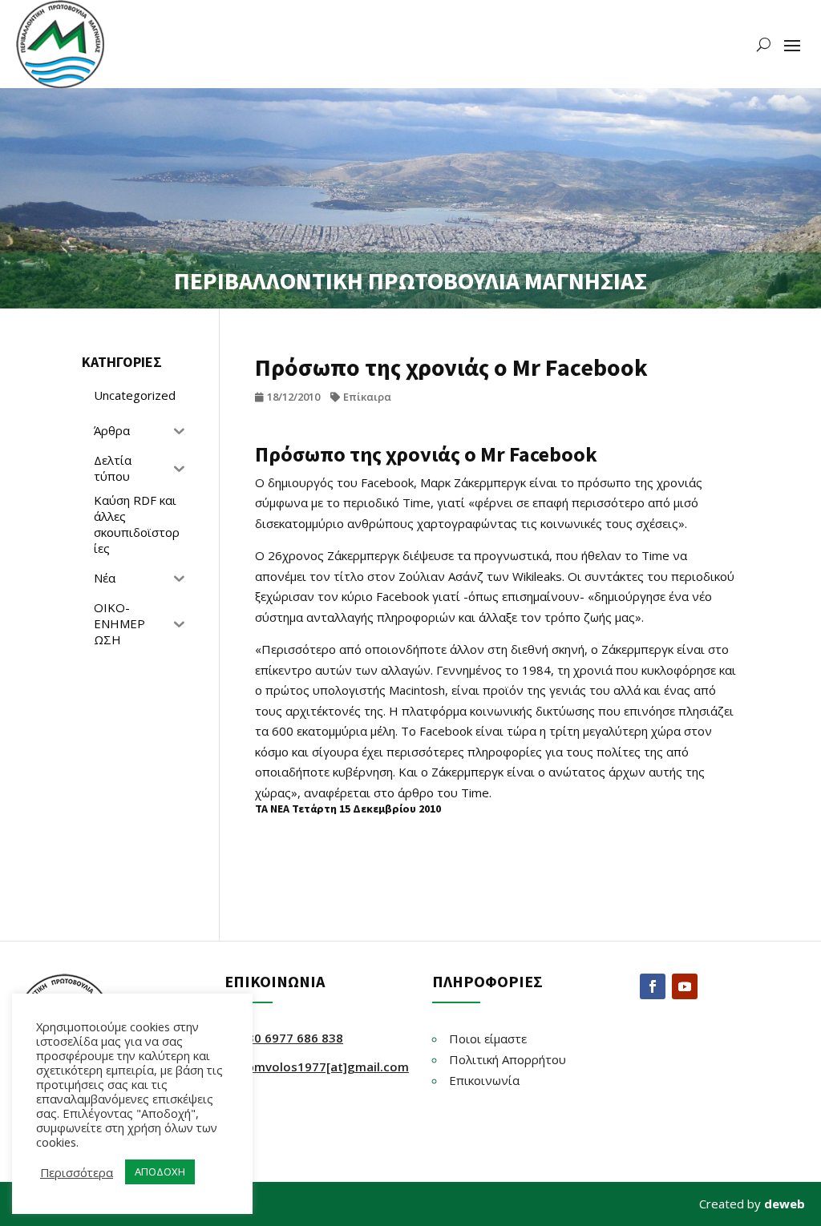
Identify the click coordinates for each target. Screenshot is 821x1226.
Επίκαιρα (367, 396)
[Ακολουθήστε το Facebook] (652, 986)
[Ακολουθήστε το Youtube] (685, 986)
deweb (784, 1204)
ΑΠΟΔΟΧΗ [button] (160, 1171)
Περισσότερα (76, 1172)
